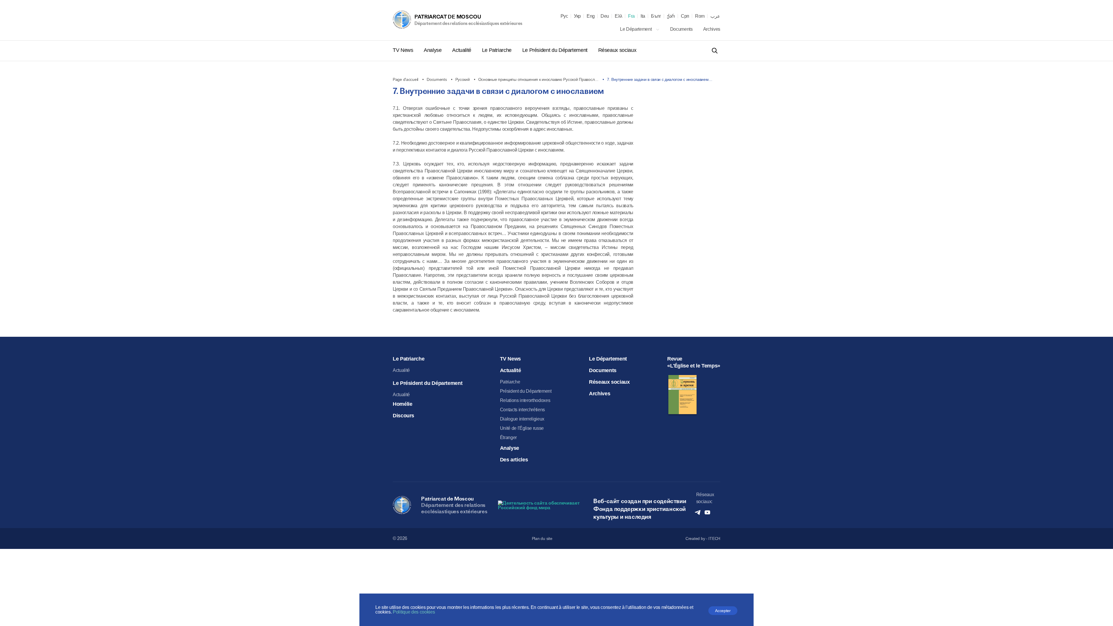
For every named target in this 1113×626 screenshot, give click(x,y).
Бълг (656, 16)
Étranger (508, 437)
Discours (403, 415)
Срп (685, 16)
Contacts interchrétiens (522, 409)
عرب (715, 16)
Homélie (402, 404)
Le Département (636, 29)
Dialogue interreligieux (522, 418)
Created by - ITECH (702, 538)
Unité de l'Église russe (522, 428)
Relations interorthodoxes (525, 400)
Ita (643, 16)
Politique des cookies (414, 611)
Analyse (433, 50)
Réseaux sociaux (617, 50)
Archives (711, 29)
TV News (403, 50)
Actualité (462, 50)
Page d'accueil (405, 79)
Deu (605, 16)
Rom (700, 16)
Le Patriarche (497, 50)
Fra (631, 16)
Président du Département (526, 391)
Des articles (514, 460)
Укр (577, 16)
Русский (462, 79)
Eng (591, 16)
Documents (682, 29)
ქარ (671, 16)
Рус (564, 16)
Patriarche (510, 381)
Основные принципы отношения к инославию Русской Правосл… (538, 79)
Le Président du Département (555, 50)
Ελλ (618, 16)
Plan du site (542, 538)
